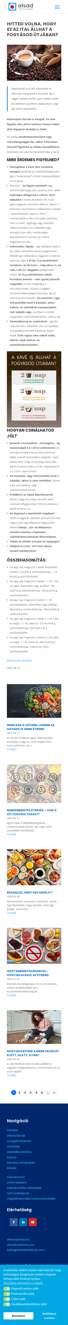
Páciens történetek (21, 1163)
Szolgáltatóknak (19, 1141)
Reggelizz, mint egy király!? (30, 892)
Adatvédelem (17, 1183)
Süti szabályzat (18, 1193)
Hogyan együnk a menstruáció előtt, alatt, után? (33, 1053)
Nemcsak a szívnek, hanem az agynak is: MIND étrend (31, 727)
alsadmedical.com (21, 1245)
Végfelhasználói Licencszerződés (31, 1199)
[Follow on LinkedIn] (23, 1222)
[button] (6, 1289)
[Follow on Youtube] (33, 1222)
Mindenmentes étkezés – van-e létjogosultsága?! (32, 812)
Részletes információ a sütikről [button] (23, 1283)
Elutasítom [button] (18, 1315)
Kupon (11, 1157)
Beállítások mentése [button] (49, 1315)
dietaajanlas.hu (18, 1239)
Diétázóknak (16, 1136)
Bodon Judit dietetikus (19, 660)
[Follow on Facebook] (14, 1222)
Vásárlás (13, 1147)
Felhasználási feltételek (24, 1188)
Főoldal (12, 1130)
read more (34, 749)
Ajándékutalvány (19, 1152)
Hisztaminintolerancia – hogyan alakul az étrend (28, 973)
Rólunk (12, 1168)
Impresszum (16, 1177)
